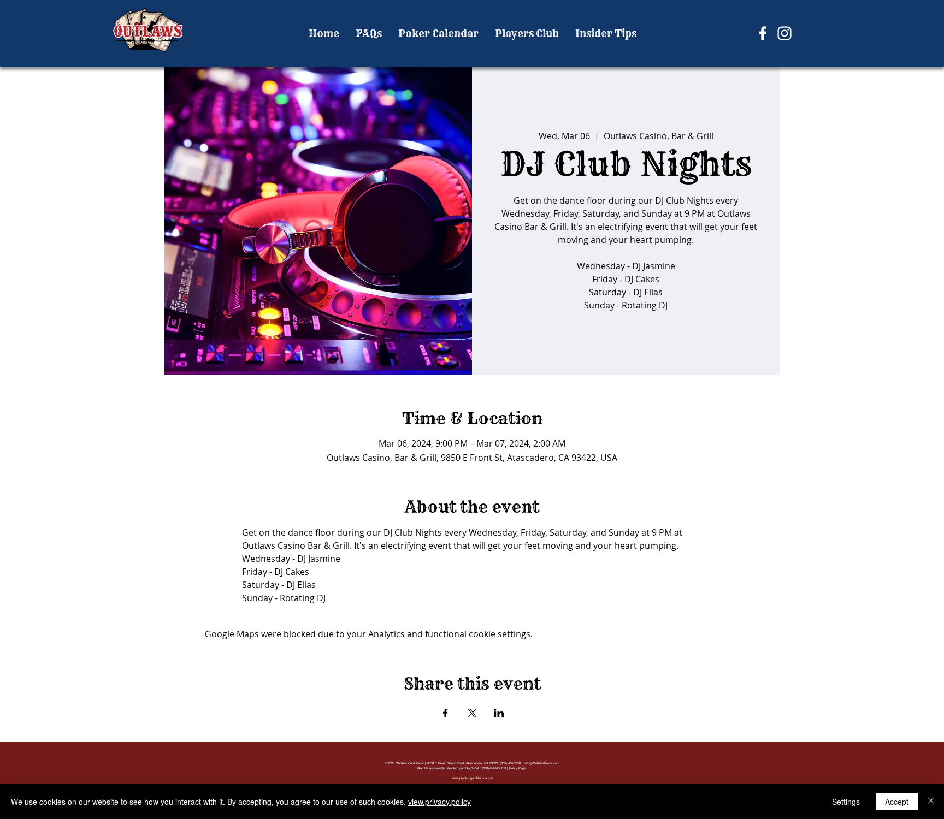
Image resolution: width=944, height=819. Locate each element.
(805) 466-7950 (510, 763)
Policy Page (517, 768)
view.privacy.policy (439, 801)
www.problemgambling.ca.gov (472, 778)
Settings (846, 801)
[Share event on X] (472, 713)
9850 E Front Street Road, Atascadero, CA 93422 (462, 763)
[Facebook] (762, 33)
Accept (896, 801)
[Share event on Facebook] (445, 713)
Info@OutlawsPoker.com (541, 763)
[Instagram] (784, 33)
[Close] (930, 801)
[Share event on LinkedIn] (499, 713)
